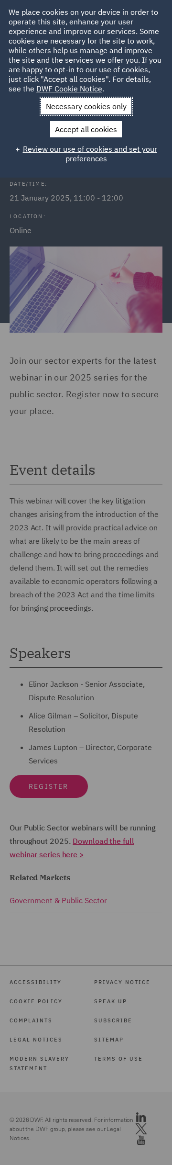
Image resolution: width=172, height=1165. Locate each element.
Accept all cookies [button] (86, 129)
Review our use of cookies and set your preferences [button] (90, 153)
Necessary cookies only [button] (86, 106)
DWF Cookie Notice (69, 88)
